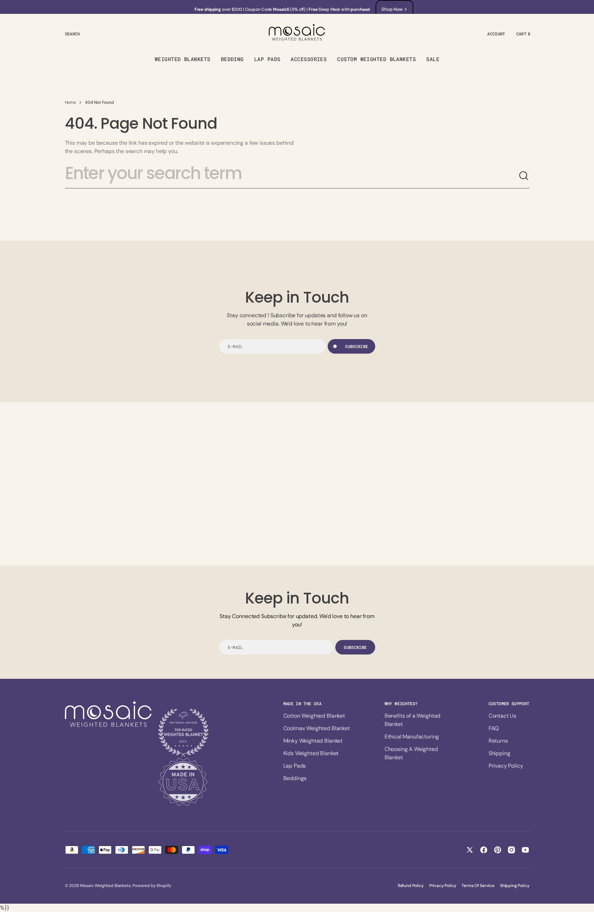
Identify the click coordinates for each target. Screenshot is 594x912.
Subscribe (356, 346)
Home (70, 102)
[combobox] (291, 176)
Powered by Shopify (151, 885)
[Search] (524, 175)
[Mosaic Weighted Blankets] (297, 33)
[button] (72, 33)
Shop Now (392, 9)
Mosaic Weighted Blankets (105, 885)
